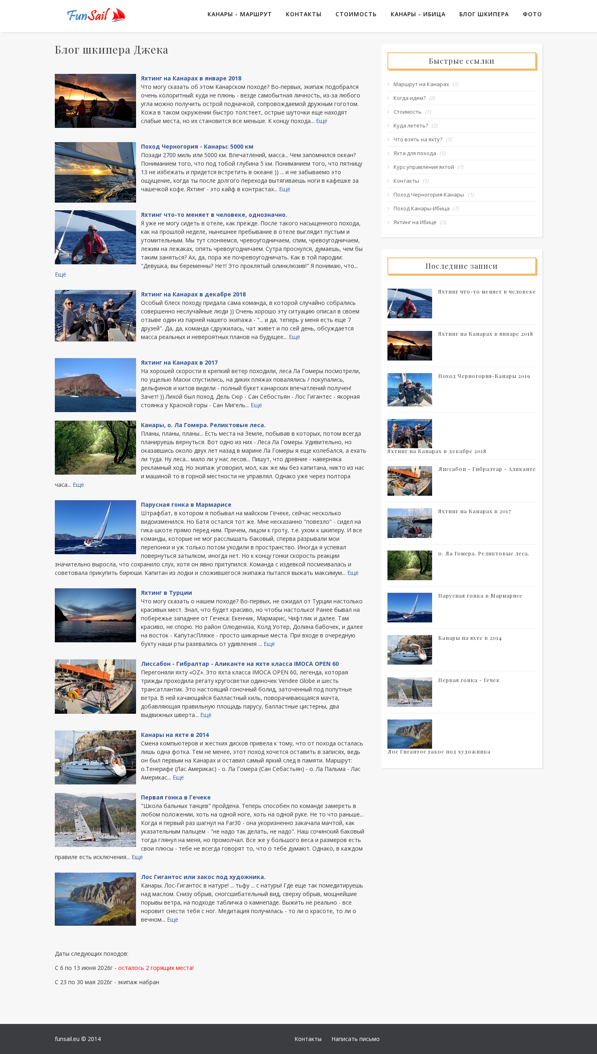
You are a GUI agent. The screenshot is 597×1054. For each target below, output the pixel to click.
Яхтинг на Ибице (415, 222)
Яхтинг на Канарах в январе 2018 (191, 78)
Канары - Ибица (418, 14)
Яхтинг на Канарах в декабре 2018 (193, 294)
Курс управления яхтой (424, 167)
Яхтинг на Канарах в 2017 (179, 362)
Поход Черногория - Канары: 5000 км (197, 146)
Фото (532, 14)
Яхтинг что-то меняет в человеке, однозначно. (214, 214)
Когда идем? (410, 98)
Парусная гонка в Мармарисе (186, 504)
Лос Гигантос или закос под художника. (203, 877)
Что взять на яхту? (418, 139)
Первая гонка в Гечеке (176, 797)
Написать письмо (355, 1039)
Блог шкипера (484, 14)
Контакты (304, 14)
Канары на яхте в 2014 (175, 735)
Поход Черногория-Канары (429, 194)
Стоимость (356, 14)
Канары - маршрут (240, 14)
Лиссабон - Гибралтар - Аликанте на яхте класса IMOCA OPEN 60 (240, 663)
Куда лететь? (411, 125)
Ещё (321, 121)
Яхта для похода (415, 153)
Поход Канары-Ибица (422, 208)
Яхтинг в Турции (166, 592)
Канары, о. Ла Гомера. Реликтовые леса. (203, 425)
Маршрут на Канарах (421, 84)
